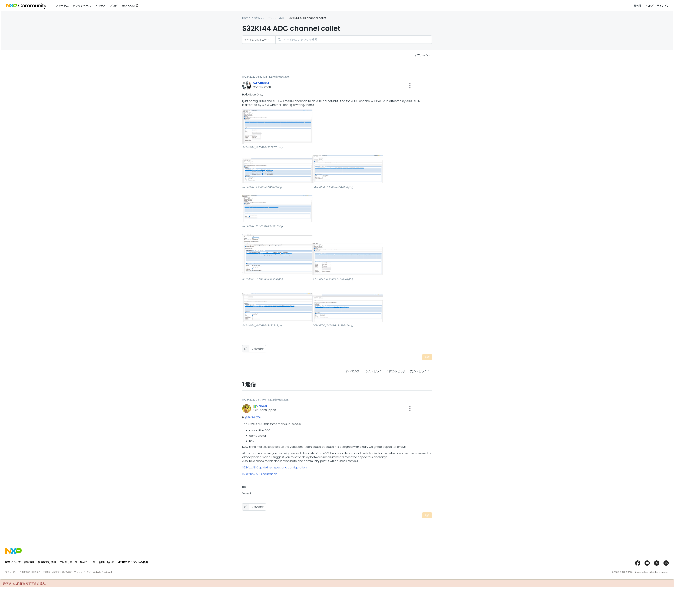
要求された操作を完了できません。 (25, 583)
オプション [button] (421, 55)
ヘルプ (649, 5)
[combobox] (353, 39)
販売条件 (36, 572)
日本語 (637, 5)
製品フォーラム (264, 18)
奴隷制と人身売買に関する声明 (57, 572)
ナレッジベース (82, 5)
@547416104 (253, 417)
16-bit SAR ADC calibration (259, 474)
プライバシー (11, 572)
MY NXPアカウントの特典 (133, 562)
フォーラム (62, 5)
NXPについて (13, 562)
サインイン (663, 5)
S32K (281, 18)
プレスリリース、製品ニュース (77, 562)
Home (246, 18)
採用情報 (29, 562)
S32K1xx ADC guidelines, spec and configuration (274, 467)
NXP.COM (128, 5)
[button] (409, 85)
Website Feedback (102, 572)
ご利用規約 (25, 572)
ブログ (114, 5)
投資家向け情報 (47, 562)
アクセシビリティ (82, 572)
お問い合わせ (106, 562)
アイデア (100, 5)
